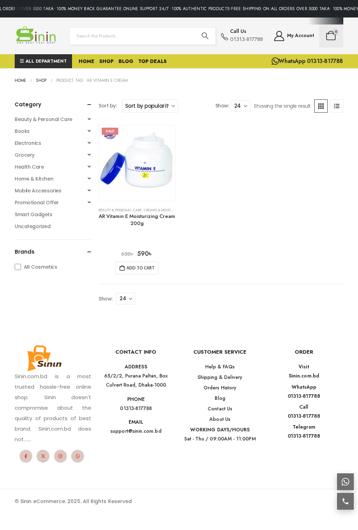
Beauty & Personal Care (120, 210)
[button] (321, 106)
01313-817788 (304, 396)
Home (86, 61)
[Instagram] (60, 456)
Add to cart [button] (141, 268)
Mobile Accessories (38, 190)
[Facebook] (26, 456)
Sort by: (108, 105)
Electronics (28, 143)
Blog (126, 61)
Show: (222, 105)
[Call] (345, 501)
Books (22, 131)
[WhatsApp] (77, 456)
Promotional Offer (37, 202)
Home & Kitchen (34, 178)
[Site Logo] (37, 36)
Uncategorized (33, 226)
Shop (106, 61)
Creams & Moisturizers (164, 210)
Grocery (25, 154)
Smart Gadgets (33, 214)
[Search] (205, 36)
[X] (43, 456)
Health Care (29, 166)
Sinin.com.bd (304, 375)
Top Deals (152, 61)
